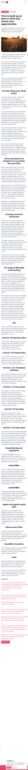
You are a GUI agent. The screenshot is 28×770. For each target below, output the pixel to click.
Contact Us (5, 642)
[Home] (7, 2)
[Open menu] (25, 2)
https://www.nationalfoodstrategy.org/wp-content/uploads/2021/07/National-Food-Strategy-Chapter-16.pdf (14, 597)
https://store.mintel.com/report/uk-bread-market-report (12, 603)
